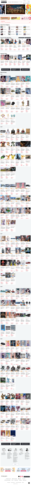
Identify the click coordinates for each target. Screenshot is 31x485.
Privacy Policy (8, 482)
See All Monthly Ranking (27, 37)
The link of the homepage (18, 482)
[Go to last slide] (5, 9)
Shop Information (13, 482)
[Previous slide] (0, 44)
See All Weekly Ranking (21, 37)
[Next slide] (26, 9)
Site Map (23, 482)
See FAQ (15, 464)
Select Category (3, 2)
